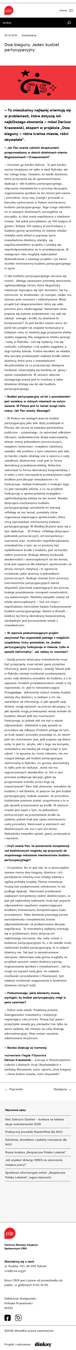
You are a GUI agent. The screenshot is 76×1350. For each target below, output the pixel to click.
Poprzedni (16, 1089)
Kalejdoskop (29, 35)
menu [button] (63, 10)
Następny (60, 1089)
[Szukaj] (68, 23)
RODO (8, 1308)
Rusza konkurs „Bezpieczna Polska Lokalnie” (35, 1152)
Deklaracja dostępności (20, 1298)
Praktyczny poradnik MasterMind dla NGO (34, 1132)
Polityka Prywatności (18, 1303)
